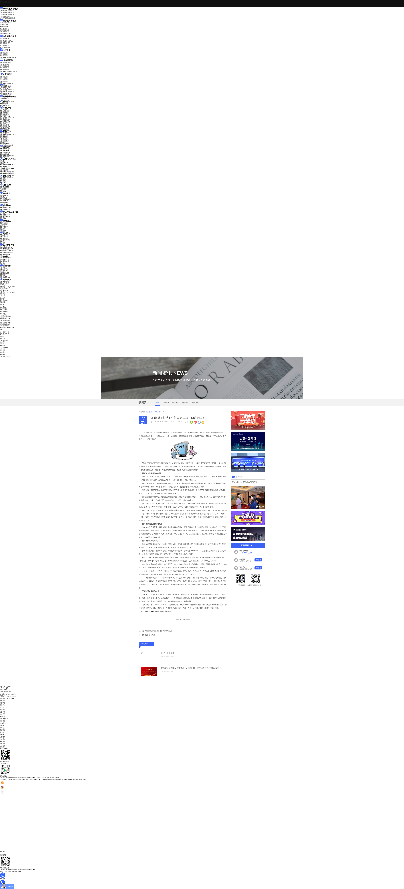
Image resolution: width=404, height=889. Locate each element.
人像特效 (4, 170)
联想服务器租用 (4, 32)
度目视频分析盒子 (5, 149)
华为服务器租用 (4, 28)
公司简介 (2, 740)
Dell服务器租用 (5, 23)
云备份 (2, 304)
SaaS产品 (3, 230)
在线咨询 (3, 855)
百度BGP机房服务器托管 (8, 71)
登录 (1, 299)
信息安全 (2, 731)
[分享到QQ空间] (202, 422)
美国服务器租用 (4, 38)
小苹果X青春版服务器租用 (7, 18)
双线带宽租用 (4, 81)
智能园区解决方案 (5, 324)
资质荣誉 (2, 275)
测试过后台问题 (150, 635)
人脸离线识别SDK (6, 164)
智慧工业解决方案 (6, 249)
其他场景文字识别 (5, 128)
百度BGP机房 (4, 718)
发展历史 (2, 741)
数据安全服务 (5, 209)
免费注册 (2, 301)
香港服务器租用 (5, 40)
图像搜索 (2, 180)
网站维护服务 (4, 311)
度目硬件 (7, 147)
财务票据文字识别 (5, 123)
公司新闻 (2, 281)
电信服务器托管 (5, 62)
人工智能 (2, 105)
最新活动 (2, 4)
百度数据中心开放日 (7, 287)
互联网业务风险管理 (5, 199)
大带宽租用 (7, 74)
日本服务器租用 (4, 45)
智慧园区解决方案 (6, 250)
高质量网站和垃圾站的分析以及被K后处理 (158, 631)
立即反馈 (258, 568)
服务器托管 (8, 60)
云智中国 (2, 285)
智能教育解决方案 (5, 318)
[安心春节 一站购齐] (248, 429)
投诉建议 (2, 736)
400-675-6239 (4, 853)
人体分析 (4, 163)
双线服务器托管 (4, 68)
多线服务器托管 (4, 69)
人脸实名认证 (5, 166)
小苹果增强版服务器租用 (7, 14)
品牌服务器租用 (9, 21)
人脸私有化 (3, 171)
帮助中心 (2, 294)
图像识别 (4, 178)
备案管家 (4, 226)
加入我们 (2, 271)
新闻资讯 (149, 412)
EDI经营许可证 (4, 224)
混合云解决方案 (4, 261)
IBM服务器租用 (4, 26)
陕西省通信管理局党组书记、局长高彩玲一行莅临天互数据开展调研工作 (191, 668)
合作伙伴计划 (4, 269)
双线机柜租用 (4, 56)
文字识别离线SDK (5, 126)
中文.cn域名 (3, 90)
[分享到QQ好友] (199, 422)
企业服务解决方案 (5, 320)
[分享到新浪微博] (195, 422)
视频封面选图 (4, 136)
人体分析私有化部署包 (6, 173)
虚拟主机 (2, 92)
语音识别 (4, 187)
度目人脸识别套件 (5, 152)
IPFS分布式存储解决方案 (7, 327)
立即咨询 (258, 560)
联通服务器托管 (4, 64)
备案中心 (2, 732)
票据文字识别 (4, 114)
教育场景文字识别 (5, 121)
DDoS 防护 (3, 98)
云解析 (2, 237)
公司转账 (2, 702)
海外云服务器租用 (5, 47)
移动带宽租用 (4, 80)
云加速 (2, 238)
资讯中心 (2, 283)
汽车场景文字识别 (5, 115)
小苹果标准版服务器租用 (7, 12)
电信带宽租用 (4, 76)
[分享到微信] (191, 422)
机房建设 (2, 103)
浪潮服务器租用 (4, 30)
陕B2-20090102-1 (31, 779)
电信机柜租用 (4, 52)
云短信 (2, 240)
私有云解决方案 (4, 259)
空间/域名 (7, 86)
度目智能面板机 (6, 156)
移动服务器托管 (4, 66)
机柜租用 (6, 50)
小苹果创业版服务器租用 (7, 11)
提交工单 (2, 729)
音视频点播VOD (4, 138)
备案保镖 (4, 228)
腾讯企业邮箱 (4, 235)
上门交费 (2, 704)
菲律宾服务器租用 (6, 42)
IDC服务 (2, 716)
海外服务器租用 (9, 36)
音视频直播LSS (4, 140)
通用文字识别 (5, 110)
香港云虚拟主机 (4, 93)
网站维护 (4, 216)
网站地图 (2, 713)
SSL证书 (4, 202)
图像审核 (2, 182)
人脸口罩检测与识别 (7, 168)
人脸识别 (2, 161)
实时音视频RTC (4, 144)
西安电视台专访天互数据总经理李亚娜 (244, 482)
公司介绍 (2, 267)
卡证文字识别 (4, 112)
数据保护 (2, 218)
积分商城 (4, 276)
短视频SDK (3, 142)
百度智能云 (3, 720)
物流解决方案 (5, 254)
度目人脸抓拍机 (4, 154)
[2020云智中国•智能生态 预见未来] (248, 450)
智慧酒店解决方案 (6, 247)
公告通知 (185, 403)
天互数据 (5, 1)
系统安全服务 (5, 207)
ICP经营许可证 (4, 223)
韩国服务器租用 (4, 44)
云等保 (3, 197)
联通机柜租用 (4, 54)
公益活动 (2, 711)
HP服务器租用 (4, 24)
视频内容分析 (4, 133)
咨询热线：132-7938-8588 (7, 292)
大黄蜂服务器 (5, 33)
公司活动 (195, 403)
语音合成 (2, 189)
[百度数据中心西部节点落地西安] (248, 471)
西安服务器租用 (147, 611)
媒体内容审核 (4, 135)
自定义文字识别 (4, 124)
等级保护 (2, 195)
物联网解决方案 (4, 326)
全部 (157, 403)
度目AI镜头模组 (4, 150)
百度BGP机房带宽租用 (6, 83)
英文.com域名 (4, 88)
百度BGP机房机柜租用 (8, 57)
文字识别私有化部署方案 (7, 117)
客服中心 (2, 727)
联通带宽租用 (4, 78)
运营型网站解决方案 (5, 317)
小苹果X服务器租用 (5, 16)
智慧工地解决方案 (6, 252)
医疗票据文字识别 (6, 119)
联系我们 (2, 273)
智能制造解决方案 (5, 322)
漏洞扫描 (4, 214)
